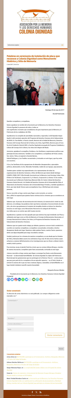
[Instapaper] (30, 279)
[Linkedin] (19, 279)
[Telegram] (26, 279)
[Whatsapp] (23, 279)
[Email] (33, 279)
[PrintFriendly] (37, 279)
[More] (41, 279)
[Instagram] (15, 279)
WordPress (46, 395)
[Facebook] (8, 279)
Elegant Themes (32, 395)
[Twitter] (12, 279)
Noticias (16, 64)
